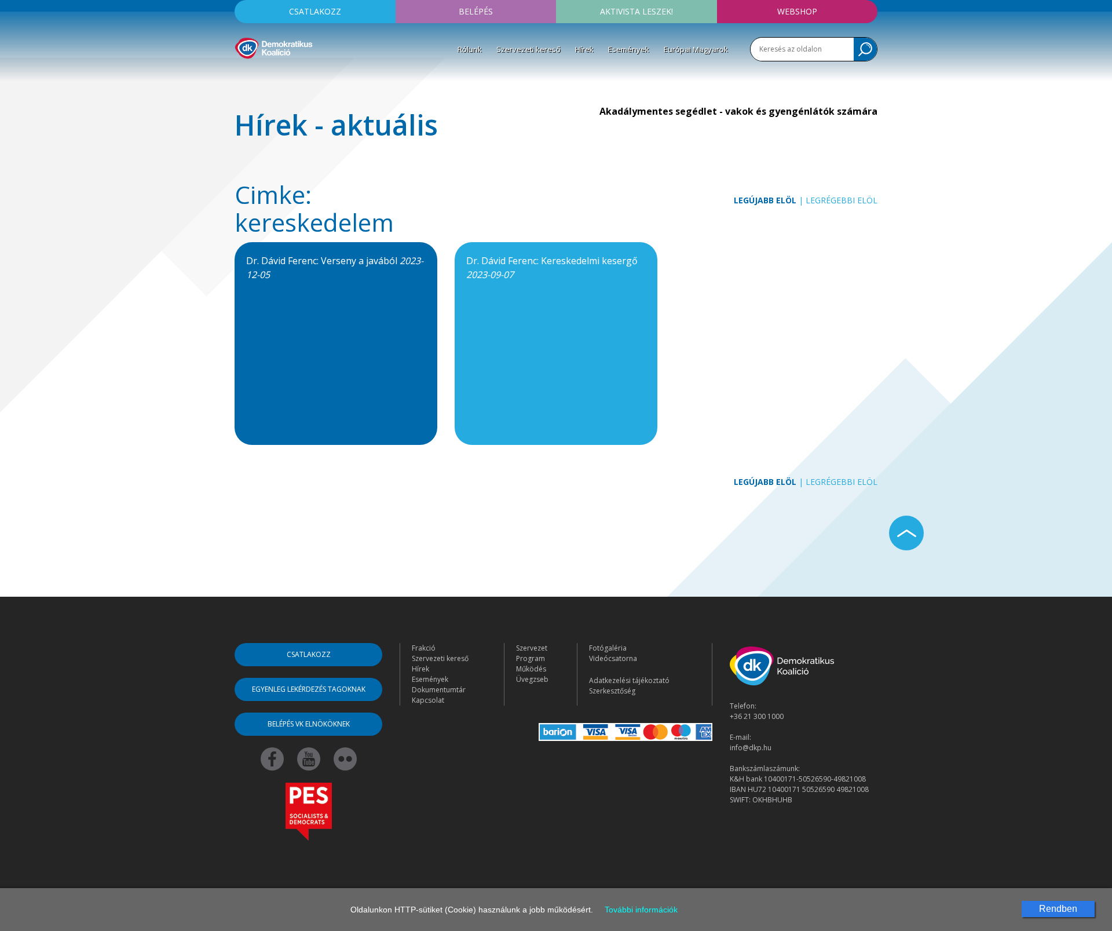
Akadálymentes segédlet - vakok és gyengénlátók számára (738, 111)
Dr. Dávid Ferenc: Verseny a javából (334, 267)
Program (530, 658)
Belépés (476, 11)
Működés (531, 669)
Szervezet (531, 648)
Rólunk (470, 49)
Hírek (584, 49)
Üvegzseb (532, 679)
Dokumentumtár (439, 690)
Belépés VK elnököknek (309, 724)
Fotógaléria (608, 648)
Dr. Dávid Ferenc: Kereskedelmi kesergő (552, 267)
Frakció (424, 648)
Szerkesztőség (612, 691)
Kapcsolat (428, 700)
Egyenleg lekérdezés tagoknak (308, 689)
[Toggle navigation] (242, 76)
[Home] (274, 46)
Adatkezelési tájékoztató (629, 680)
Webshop (797, 11)
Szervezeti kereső (528, 49)
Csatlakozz (315, 11)
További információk (641, 909)
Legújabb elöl (765, 200)
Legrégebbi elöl (841, 200)
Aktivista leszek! (636, 11)
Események (628, 49)
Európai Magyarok (696, 49)
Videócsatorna (613, 658)
